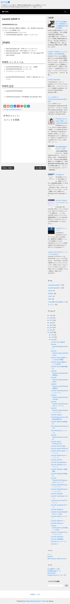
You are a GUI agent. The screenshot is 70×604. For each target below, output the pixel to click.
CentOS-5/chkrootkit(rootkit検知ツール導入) (59, 528)
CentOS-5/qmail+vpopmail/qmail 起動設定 (59, 386)
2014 (51, 327)
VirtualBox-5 (60, 174)
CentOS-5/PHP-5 (56, 460)
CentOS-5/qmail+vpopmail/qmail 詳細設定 (59, 373)
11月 (52, 337)
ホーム (49, 554)
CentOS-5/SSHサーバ (58, 521)
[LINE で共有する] (25, 106)
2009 (51, 332)
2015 (51, 325)
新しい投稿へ (8, 168)
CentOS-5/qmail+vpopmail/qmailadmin (59, 380)
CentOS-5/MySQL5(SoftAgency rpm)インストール (59, 480)
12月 (52, 335)
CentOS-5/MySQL (57, 493)
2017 (51, 320)
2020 (51, 315)
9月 (52, 339)
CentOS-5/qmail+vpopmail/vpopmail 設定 (59, 397)
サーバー (51, 304)
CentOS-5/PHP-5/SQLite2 (59, 448)
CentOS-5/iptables (54, 79)
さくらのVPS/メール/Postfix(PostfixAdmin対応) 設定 (57, 99)
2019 (51, 318)
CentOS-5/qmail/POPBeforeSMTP (59, 346)
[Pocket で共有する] (21, 106)
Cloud (50, 291)
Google (50, 293)
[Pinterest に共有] (18, 106)
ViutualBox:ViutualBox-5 (56, 302)
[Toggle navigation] (65, 11)
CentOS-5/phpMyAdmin (59, 462)
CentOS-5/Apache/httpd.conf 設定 (59, 437)
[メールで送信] (5, 106)
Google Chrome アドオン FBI (56, 575)
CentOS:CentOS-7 (54, 288)
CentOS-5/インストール (58, 541)
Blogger (28, 601)
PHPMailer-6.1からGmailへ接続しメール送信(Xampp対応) (62, 121)
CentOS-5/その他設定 (58, 342)
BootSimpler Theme (39, 601)
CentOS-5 (54, 544)
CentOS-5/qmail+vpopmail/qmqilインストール (59, 410)
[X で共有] (11, 106)
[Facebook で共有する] (15, 106)
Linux (50, 296)
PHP (49, 299)
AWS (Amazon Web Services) (56, 558)
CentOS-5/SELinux (57, 523)
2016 (51, 323)
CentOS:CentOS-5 (15, 109)
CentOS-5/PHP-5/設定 (58, 446)
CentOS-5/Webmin (57, 509)
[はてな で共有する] (28, 106)
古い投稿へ (39, 168)
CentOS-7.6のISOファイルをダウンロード (62, 202)
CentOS (50, 556)
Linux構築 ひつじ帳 (53, 569)
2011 (51, 330)
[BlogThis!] (8, 106)
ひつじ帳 (5, 2)
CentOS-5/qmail (56, 415)
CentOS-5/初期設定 (57, 539)
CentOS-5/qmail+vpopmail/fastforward (59, 353)
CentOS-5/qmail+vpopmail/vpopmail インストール (59, 404)
